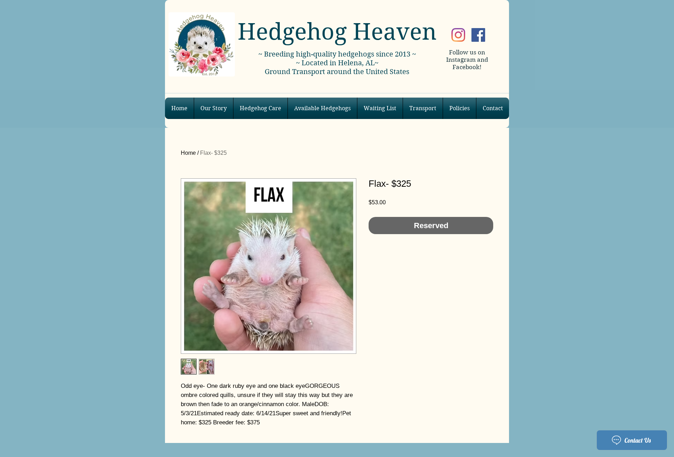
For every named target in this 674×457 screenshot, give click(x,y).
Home (188, 153)
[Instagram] (458, 35)
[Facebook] (478, 35)
